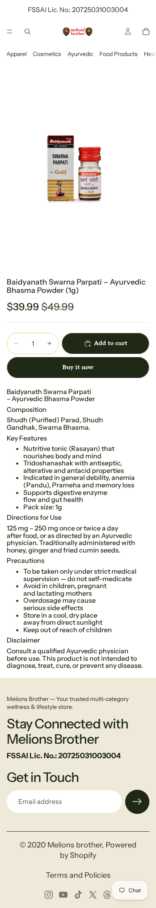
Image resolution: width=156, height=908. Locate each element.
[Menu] (9, 31)
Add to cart (110, 343)
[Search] (27, 31)
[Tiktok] (78, 895)
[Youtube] (63, 895)
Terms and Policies (78, 875)
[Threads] (107, 895)
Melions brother (74, 845)
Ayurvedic (80, 54)
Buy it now (78, 367)
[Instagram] (49, 895)
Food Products (118, 54)
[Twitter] (93, 895)
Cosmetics (47, 54)
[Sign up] (137, 802)
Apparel (16, 54)
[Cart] (146, 31)
